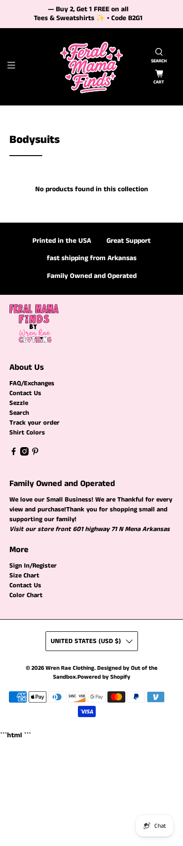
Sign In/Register (33, 565)
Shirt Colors (27, 432)
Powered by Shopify (103, 677)
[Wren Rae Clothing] (91, 66)
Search (19, 413)
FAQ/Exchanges (31, 383)
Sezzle (18, 403)
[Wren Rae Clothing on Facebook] (13, 453)
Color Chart (26, 595)
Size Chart (24, 575)
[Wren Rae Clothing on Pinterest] (35, 453)
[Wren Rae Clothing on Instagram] (24, 453)
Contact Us (25, 393)
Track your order (34, 422)
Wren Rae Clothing (70, 668)
